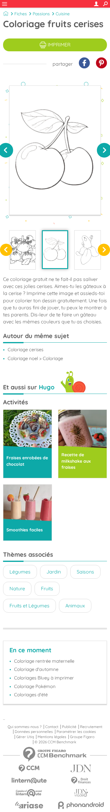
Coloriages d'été (31, 694)
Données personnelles (34, 732)
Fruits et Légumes (29, 606)
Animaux (75, 606)
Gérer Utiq (25, 737)
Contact (51, 727)
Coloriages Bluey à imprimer (44, 678)
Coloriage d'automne (36, 669)
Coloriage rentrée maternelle (44, 661)
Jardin (53, 572)
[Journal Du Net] (81, 768)
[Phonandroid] (81, 805)
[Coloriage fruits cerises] (55, 249)
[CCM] (29, 768)
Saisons (85, 572)
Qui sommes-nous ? (25, 727)
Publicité (69, 727)
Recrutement (91, 727)
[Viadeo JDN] (81, 793)
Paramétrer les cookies (76, 732)
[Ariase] (29, 805)
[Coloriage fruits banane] (87, 250)
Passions (41, 13)
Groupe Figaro (82, 737)
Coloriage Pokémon (35, 686)
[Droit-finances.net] (81, 781)
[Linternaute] (29, 781)
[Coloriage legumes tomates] (22, 250)
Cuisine (63, 13)
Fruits (47, 588)
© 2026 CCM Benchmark (55, 742)
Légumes (20, 572)
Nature (17, 588)
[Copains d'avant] (29, 793)
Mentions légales (52, 737)
